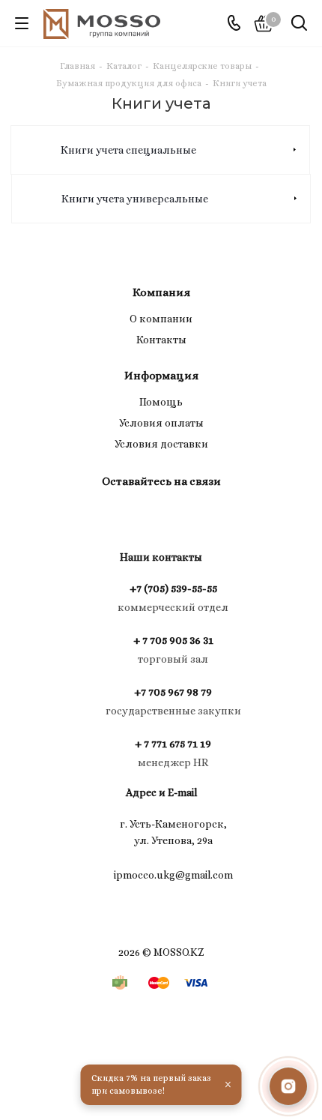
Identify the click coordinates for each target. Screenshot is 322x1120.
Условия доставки (161, 444)
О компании (161, 319)
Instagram (139, 516)
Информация (161, 375)
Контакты (161, 340)
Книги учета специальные (128, 150)
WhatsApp (176, 516)
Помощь (161, 402)
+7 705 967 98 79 (173, 692)
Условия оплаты (161, 423)
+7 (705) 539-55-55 (173, 588)
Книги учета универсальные (134, 199)
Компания (161, 292)
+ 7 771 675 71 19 (173, 743)
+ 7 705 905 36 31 (173, 640)
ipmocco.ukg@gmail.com (173, 874)
